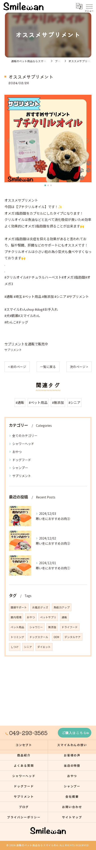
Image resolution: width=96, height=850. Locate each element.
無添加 (52, 627)
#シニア (74, 402)
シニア (28, 647)
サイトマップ (72, 817)
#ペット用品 (38, 402)
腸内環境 (16, 617)
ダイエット (44, 647)
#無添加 (58, 402)
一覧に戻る (48, 366)
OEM (56, 637)
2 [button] (48, 185)
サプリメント (13, 350)
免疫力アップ (62, 607)
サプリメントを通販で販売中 (26, 343)
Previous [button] (8, 140)
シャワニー (36, 627)
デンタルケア (73, 637)
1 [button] (45, 185)
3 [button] (51, 185)
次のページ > (79, 366)
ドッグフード (21, 460)
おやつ (17, 451)
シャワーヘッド (23, 443)
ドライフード (70, 627)
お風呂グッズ (40, 607)
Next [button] (87, 140)
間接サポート (19, 607)
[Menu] (89, 6)
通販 (64, 617)
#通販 (20, 402)
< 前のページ (17, 366)
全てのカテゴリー (24, 435)
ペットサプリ (48, 617)
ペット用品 (17, 627)
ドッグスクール (38, 637)
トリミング (17, 637)
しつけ (15, 647)
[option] (48, 138)
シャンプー (20, 467)
